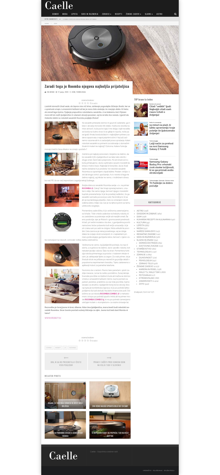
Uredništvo (147, 470)
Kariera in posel (148, 269)
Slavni (148, 14)
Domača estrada (148, 243)
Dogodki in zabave (147, 213)
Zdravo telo (146, 263)
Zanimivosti (145, 281)
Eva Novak (50, 92)
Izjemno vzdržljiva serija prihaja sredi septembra (79, 19)
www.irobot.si (53, 318)
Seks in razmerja (89, 14)
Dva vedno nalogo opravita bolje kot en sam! (110, 406)
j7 (65, 348)
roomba (72, 348)
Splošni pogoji (169, 470)
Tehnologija (81, 92)
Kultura (141, 222)
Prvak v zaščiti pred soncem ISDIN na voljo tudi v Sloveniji (109, 364)
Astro (159, 14)
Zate (141, 284)
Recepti (118, 14)
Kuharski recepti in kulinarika (153, 219)
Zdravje (106, 14)
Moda (65, 14)
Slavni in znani (145, 240)
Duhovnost (145, 257)
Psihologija (145, 260)
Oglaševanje (157, 470)
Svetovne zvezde (148, 246)
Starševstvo (144, 249)
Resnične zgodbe (146, 234)
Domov (55, 14)
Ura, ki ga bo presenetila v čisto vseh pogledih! (66, 364)
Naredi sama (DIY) (146, 231)
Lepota (74, 14)
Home (47, 23)
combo (49, 348)
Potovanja (145, 275)
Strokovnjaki (146, 278)
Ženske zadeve (133, 14)
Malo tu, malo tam (149, 272)
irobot (58, 348)
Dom (73, 92)
